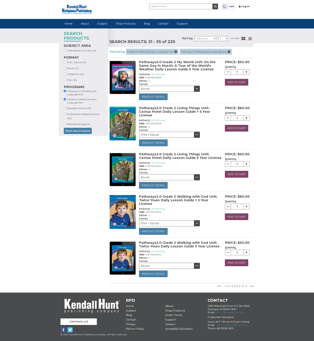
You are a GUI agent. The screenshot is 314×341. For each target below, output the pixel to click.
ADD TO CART (236, 82)
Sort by (187, 38)
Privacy (130, 324)
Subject (102, 23)
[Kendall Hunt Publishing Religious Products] (77, 7)
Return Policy (135, 328)
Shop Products (126, 23)
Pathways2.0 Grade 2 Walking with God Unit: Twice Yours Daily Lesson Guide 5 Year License (179, 244)
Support (182, 23)
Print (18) (72, 80)
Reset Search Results (77, 130)
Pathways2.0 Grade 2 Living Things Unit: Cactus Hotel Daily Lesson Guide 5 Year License (180, 156)
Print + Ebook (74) (76, 62)
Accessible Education (179, 328)
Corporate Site (78, 321)
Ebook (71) (73, 68)
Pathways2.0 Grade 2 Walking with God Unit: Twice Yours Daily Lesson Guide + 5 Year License (178, 200)
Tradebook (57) (75, 74)
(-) (175, 51)
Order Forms (173, 315)
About (85, 23)
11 (246, 286)
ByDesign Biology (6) (78, 124)
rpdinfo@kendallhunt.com (230, 312)
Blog (147, 23)
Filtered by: (117, 52)
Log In (245, 6)
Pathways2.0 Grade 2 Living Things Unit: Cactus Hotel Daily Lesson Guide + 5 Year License (174, 111)
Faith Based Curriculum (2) (81, 50)
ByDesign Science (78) (79, 108)
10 (243, 286)
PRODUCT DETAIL (153, 96)
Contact (163, 23)
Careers (170, 324)
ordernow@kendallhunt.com (231, 325)
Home (69, 23)
